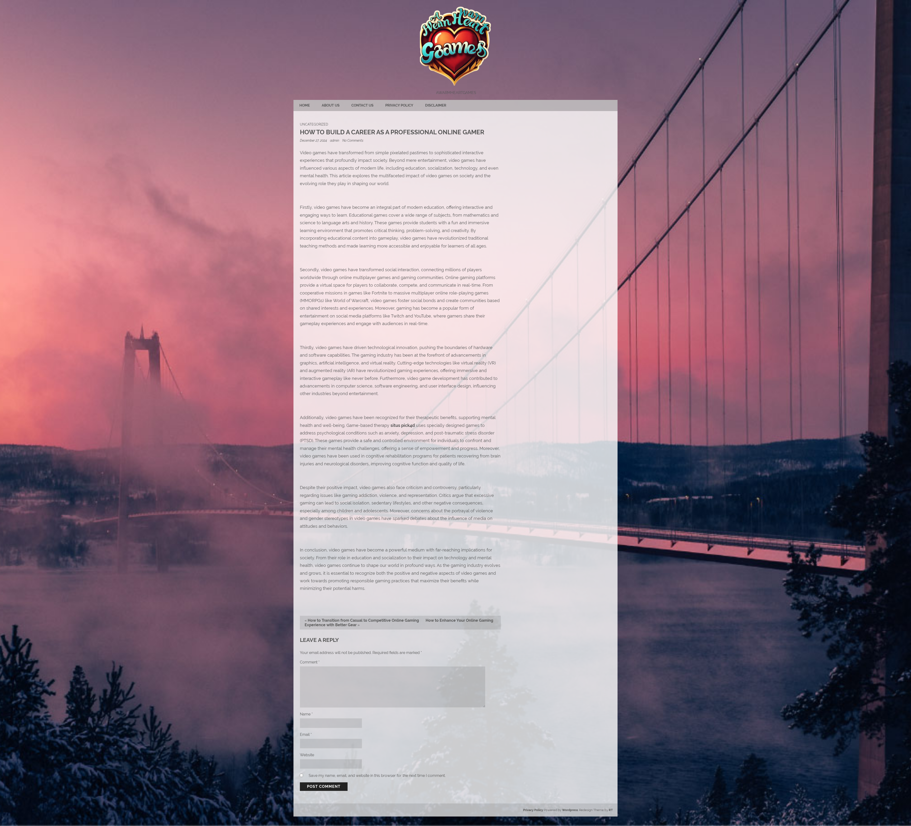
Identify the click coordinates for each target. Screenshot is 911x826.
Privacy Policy (399, 105)
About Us (330, 105)
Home (304, 105)
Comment (310, 662)
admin (334, 140)
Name (306, 714)
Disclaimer (435, 105)
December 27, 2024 (314, 140)
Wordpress (570, 810)
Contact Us (362, 105)
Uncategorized (314, 124)
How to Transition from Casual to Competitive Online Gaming (363, 620)
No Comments (352, 140)
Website (307, 755)
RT (611, 810)
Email (306, 734)
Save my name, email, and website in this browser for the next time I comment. (377, 775)
